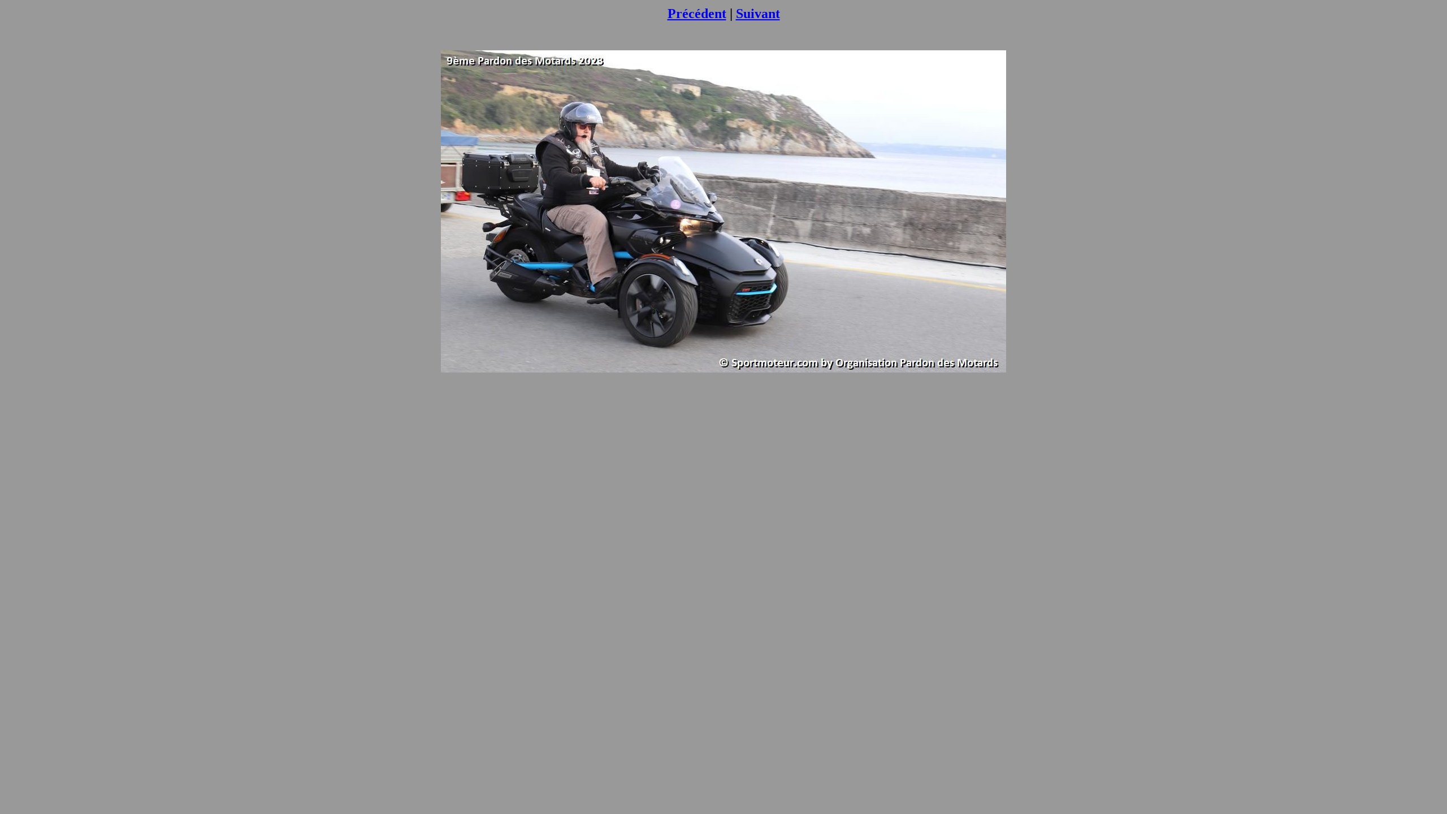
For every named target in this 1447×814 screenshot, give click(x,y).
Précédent (697, 13)
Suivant (758, 13)
